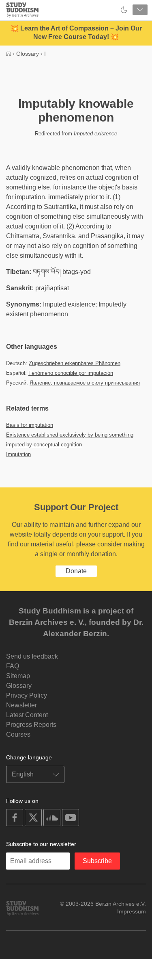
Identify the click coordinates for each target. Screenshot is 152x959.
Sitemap (18, 675)
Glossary (19, 685)
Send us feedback (32, 656)
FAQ (12, 666)
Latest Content (27, 714)
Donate (76, 571)
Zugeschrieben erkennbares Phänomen (74, 363)
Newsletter (21, 705)
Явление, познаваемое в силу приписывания (85, 383)
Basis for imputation (29, 425)
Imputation (18, 454)
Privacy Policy (26, 695)
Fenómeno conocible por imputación (70, 373)
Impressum (131, 911)
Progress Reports (31, 724)
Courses (18, 734)
